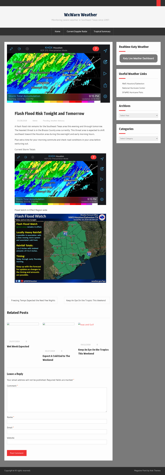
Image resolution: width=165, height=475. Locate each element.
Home (57, 31)
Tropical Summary (102, 31)
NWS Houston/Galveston (133, 83)
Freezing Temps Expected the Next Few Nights (33, 300)
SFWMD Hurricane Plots (132, 92)
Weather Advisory (57, 120)
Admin (35, 120)
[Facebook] (149, 3)
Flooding (46, 120)
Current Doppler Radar (77, 31)
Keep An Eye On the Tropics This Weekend (86, 300)
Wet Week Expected (18, 346)
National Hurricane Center (133, 88)
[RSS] (154, 3)
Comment (12, 385)
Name (10, 417)
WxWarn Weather (80, 14)
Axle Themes (155, 470)
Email (10, 427)
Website (10, 437)
